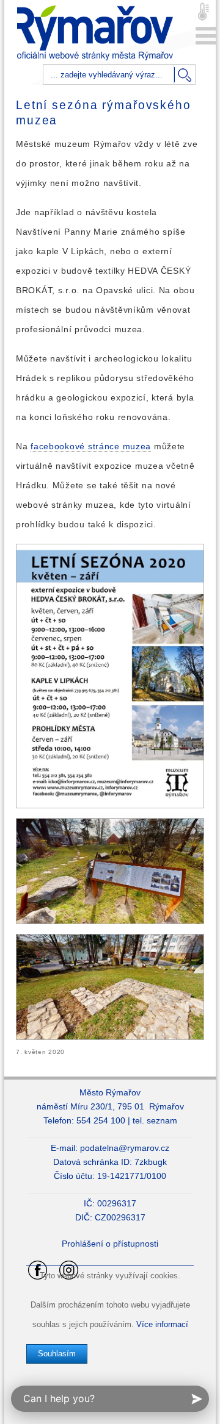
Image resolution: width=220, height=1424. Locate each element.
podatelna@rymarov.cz (124, 1148)
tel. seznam (155, 1120)
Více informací (162, 1324)
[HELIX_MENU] (206, 36)
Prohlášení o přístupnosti (110, 1243)
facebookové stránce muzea (91, 446)
